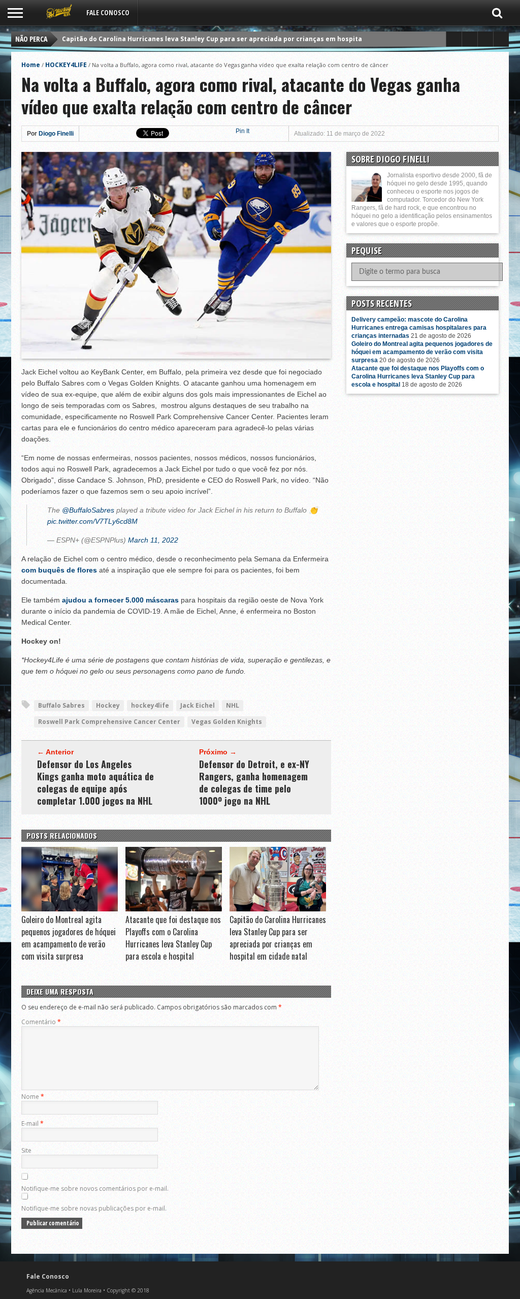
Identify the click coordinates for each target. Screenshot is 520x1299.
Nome (32, 1096)
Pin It (242, 131)
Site (26, 1150)
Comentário (41, 1022)
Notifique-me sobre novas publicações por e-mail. (94, 1208)
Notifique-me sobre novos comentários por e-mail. (95, 1188)
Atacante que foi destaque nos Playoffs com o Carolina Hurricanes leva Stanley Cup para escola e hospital (173, 937)
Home (30, 64)
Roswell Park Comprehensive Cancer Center (109, 721)
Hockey (108, 705)
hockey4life (150, 705)
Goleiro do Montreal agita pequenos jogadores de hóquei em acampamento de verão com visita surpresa (68, 937)
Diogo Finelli (56, 133)
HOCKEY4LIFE (66, 64)
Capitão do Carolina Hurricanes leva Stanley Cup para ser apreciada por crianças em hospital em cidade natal (240, 39)
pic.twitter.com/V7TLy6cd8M (92, 521)
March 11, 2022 (153, 540)
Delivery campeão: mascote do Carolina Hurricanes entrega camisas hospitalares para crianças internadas (418, 327)
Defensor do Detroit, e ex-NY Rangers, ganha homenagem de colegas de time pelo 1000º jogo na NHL (254, 782)
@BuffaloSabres (88, 510)
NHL (232, 705)
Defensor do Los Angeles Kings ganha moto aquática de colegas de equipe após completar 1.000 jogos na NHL (95, 782)
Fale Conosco (107, 12)
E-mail (32, 1123)
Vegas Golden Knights (226, 721)
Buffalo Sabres (61, 705)
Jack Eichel (197, 705)
